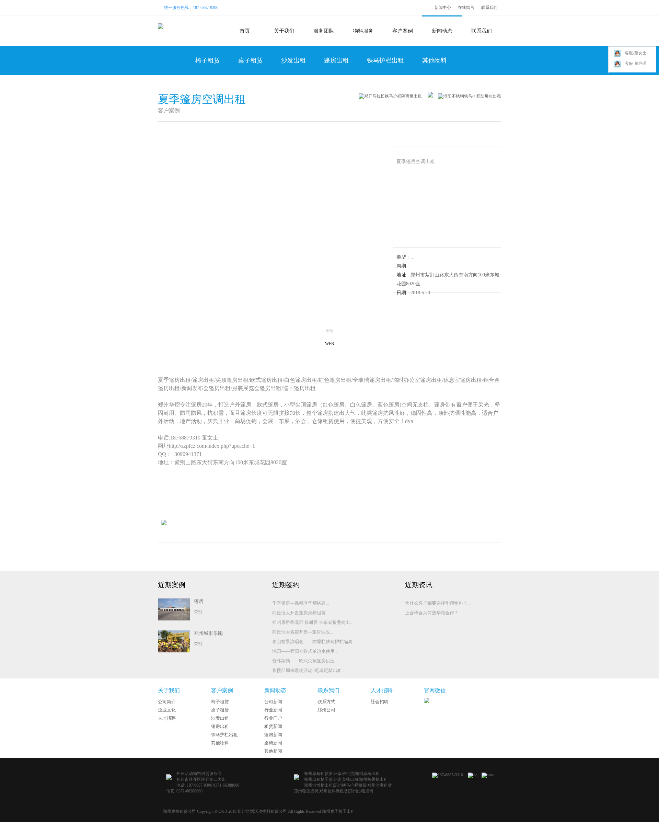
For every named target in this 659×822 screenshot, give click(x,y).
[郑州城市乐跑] (174, 651)
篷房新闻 (273, 734)
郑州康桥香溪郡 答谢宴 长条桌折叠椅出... (312, 622)
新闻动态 (442, 31)
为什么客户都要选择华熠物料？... (438, 603)
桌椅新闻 (273, 742)
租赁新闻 (273, 726)
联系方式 (326, 701)
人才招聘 (167, 718)
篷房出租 (336, 60)
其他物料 (434, 60)
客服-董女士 (636, 52)
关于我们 (284, 31)
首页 (245, 31)
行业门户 (273, 718)
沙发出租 (293, 60)
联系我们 (489, 7)
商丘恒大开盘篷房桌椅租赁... (300, 612)
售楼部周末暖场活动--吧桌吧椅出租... (308, 670)
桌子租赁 (250, 60)
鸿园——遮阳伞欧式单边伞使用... (305, 651)
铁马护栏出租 (385, 60)
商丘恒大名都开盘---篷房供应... (302, 632)
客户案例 (402, 31)
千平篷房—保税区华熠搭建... (300, 603)
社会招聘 (380, 701)
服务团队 (323, 31)
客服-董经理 (636, 63)
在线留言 (466, 7)
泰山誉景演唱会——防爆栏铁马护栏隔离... (314, 641)
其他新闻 (273, 751)
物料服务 (363, 31)
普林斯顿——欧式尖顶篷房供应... (305, 660)
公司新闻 (273, 701)
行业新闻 (273, 709)
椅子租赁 (207, 60)
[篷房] (174, 619)
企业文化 (167, 709)
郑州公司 (326, 709)
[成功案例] (428, 96)
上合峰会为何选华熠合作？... (433, 612)
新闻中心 (443, 7)
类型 (329, 331)
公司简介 (167, 701)
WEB (329, 343)
